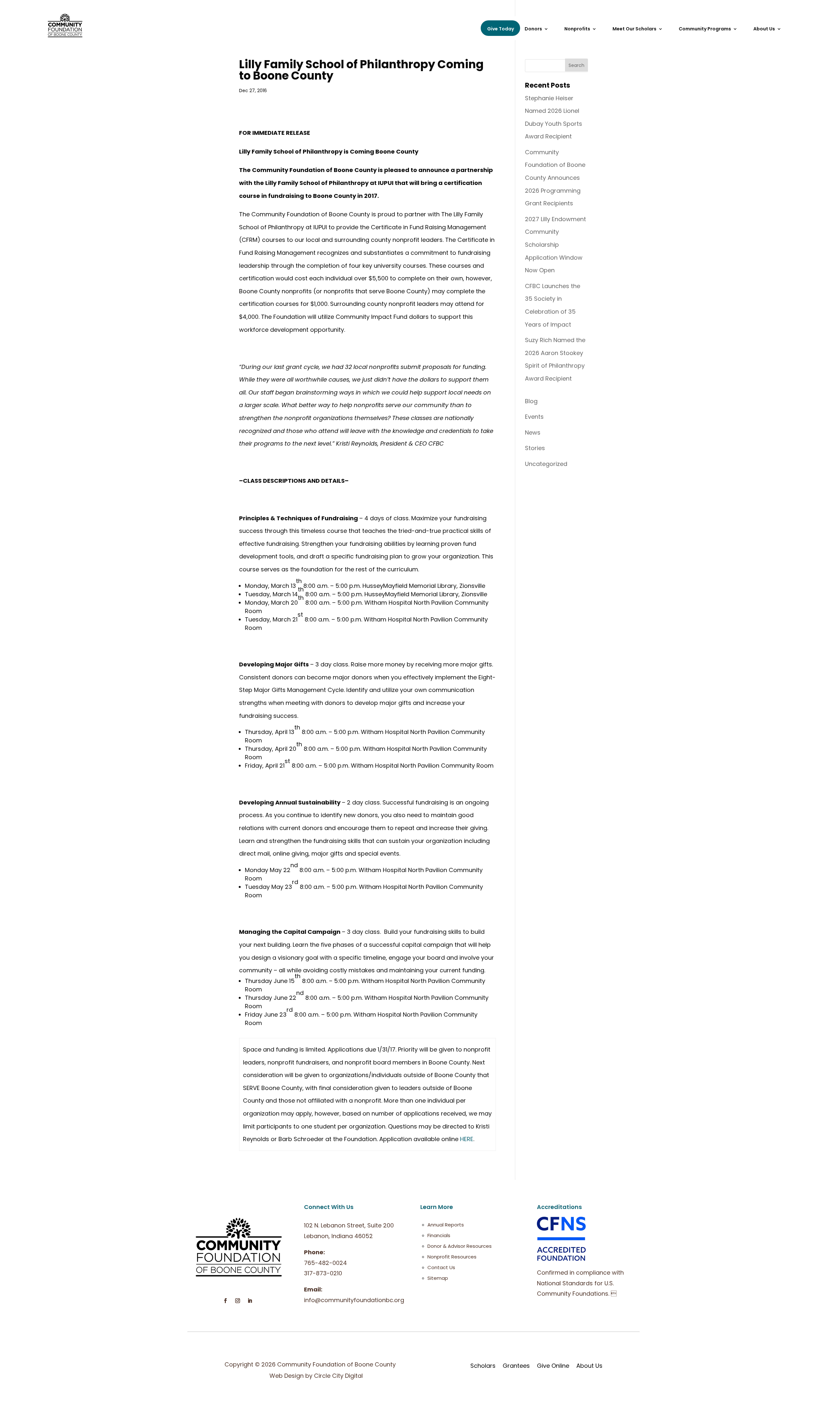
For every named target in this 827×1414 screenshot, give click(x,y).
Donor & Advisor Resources (459, 1246)
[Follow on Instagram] (237, 1301)
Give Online (553, 1366)
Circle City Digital (338, 1376)
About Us (589, 1366)
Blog (531, 401)
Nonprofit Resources (451, 1256)
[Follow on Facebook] (225, 1301)
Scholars (483, 1366)
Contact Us (441, 1267)
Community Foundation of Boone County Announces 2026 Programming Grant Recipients (555, 177)
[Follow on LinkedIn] (250, 1301)
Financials (438, 1235)
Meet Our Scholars (634, 29)
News (532, 432)
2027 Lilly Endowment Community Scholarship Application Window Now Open (555, 244)
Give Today (500, 29)
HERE (466, 1139)
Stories (535, 448)
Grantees (516, 1366)
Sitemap (437, 1278)
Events (534, 417)
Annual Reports (445, 1224)
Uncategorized (546, 464)
